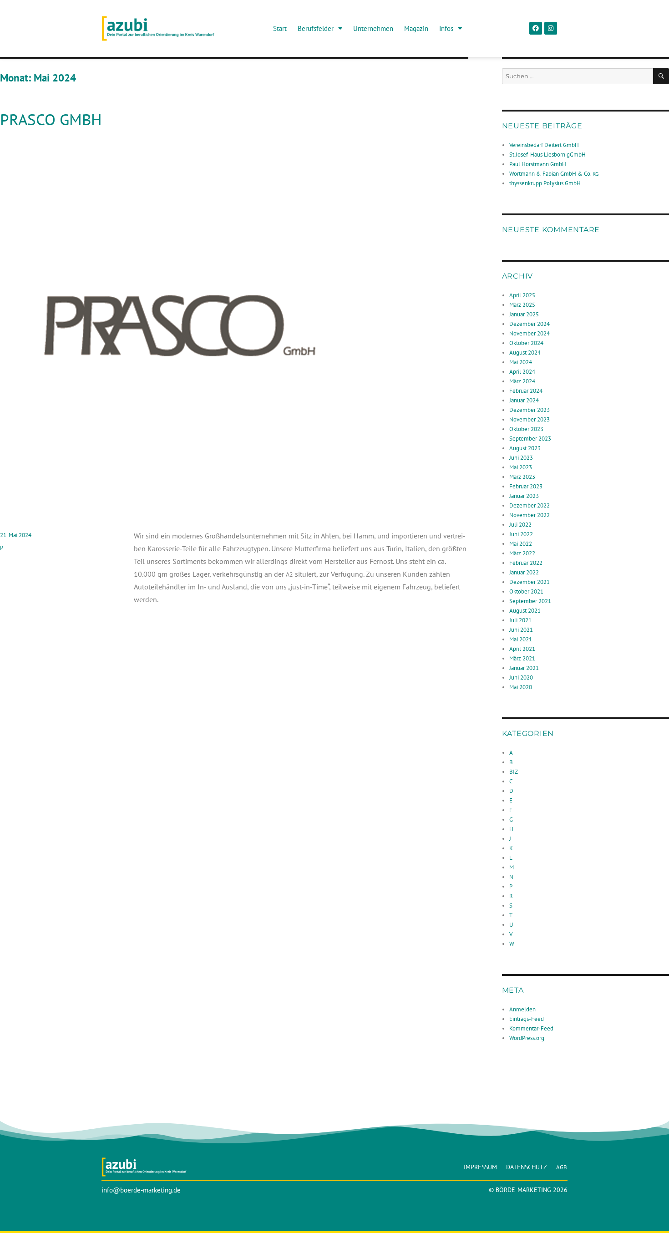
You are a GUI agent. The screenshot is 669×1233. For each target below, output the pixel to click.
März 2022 (522, 553)
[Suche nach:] (578, 76)
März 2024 (522, 381)
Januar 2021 (524, 668)
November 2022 (529, 515)
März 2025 (522, 305)
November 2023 (529, 419)
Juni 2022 (521, 534)
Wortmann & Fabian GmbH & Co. (553, 174)
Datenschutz (526, 1167)
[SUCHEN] (661, 76)
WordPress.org (526, 1038)
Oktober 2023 (526, 429)
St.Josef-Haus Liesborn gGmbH (547, 154)
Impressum (480, 1167)
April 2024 (522, 371)
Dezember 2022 (529, 505)
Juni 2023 (521, 458)
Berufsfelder (316, 28)
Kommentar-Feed (531, 1028)
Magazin (416, 28)
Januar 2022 (524, 572)
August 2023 (525, 448)
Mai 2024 (520, 362)
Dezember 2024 (529, 324)
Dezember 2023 (529, 410)
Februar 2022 (525, 563)
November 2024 (529, 333)
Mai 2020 (520, 687)
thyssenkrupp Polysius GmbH (545, 183)
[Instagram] (550, 28)
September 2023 (530, 438)
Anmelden (522, 1009)
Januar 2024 (524, 400)
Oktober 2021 (526, 591)
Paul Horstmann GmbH (537, 164)
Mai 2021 (520, 639)
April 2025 (522, 295)
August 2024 (525, 352)
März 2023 (522, 477)
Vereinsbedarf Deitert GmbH (544, 145)
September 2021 (530, 601)
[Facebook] (535, 28)
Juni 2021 (521, 630)
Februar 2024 (525, 391)
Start (280, 28)
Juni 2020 (521, 677)
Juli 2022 (520, 524)
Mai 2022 (520, 544)
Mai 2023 (520, 467)
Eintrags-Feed (526, 1019)
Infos (446, 28)
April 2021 (522, 649)
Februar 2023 (525, 486)
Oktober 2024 (526, 343)
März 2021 (522, 658)
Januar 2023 (524, 496)
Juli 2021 (520, 620)
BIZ (513, 772)
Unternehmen (373, 28)
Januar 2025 (524, 314)
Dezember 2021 (529, 582)
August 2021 (525, 610)
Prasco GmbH (51, 119)
